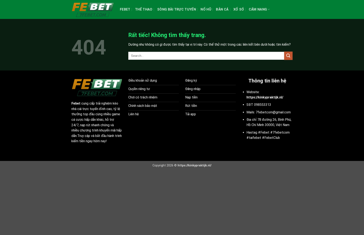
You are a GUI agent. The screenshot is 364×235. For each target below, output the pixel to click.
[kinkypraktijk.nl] (92, 9)
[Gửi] (288, 56)
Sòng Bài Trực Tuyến (176, 9)
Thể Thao (144, 9)
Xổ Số (238, 9)
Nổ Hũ (206, 9)
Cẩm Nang (258, 9)
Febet (125, 9)
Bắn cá (222, 9)
